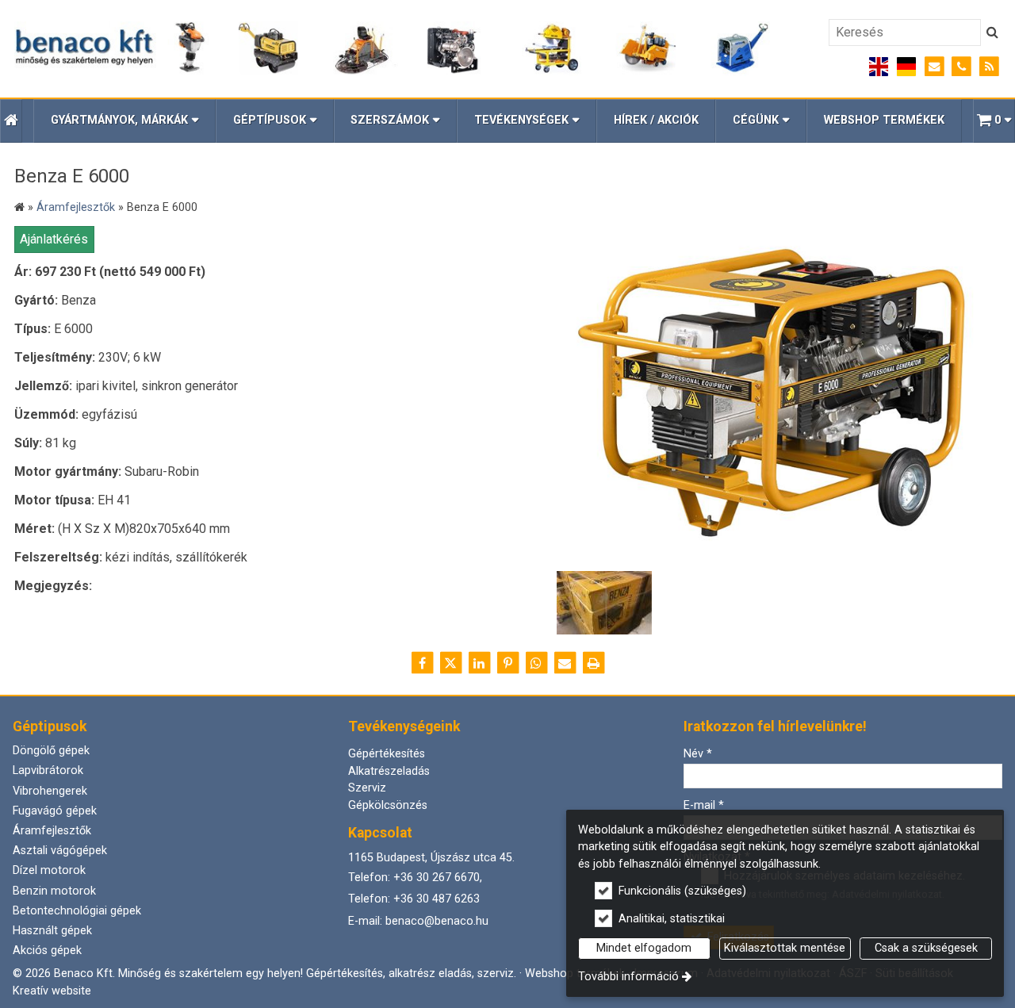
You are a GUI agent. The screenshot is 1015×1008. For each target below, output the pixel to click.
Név (698, 754)
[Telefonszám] (961, 67)
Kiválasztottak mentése (784, 948)
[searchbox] (905, 32)
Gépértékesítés (386, 754)
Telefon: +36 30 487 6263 (414, 899)
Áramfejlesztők (52, 830)
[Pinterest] (507, 663)
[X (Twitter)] (450, 663)
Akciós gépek (47, 950)
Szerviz (367, 788)
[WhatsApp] (536, 663)
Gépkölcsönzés (387, 805)
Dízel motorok (49, 870)
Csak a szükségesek (926, 948)
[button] (994, 121)
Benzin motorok (54, 891)
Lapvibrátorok (48, 770)
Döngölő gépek (51, 750)
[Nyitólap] (392, 49)
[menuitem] (11, 121)
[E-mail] (934, 67)
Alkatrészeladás (389, 771)
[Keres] (992, 32)
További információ (628, 976)
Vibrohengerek (50, 791)
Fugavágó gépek (55, 811)
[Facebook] (422, 663)
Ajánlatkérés (54, 239)
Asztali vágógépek (60, 850)
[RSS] (989, 67)
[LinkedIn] (479, 663)
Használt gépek (52, 930)
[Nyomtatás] (593, 663)
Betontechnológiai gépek (77, 911)
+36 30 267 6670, (437, 877)
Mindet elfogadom (643, 948)
